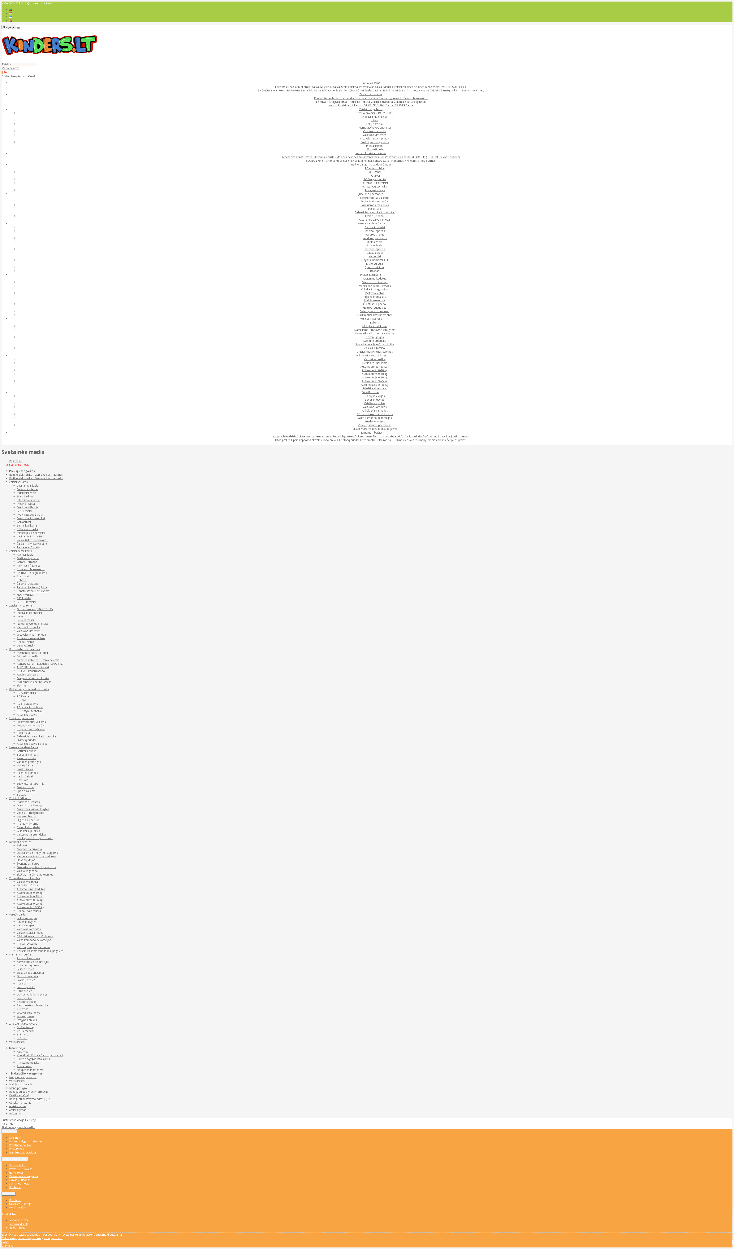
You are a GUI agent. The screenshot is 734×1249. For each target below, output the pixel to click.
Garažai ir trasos (365, 98)
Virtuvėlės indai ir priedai (375, 138)
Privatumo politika (28, 1062)
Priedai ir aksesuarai (374, 388)
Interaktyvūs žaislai (371, 87)
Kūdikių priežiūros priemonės (375, 315)
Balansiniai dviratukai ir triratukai (375, 212)
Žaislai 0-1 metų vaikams (414, 90)
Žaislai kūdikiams (311, 90)
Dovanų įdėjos (374, 337)
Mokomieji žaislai (309, 87)
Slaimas (431, 160)
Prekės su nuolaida (20, 1084)
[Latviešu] (10, 13)
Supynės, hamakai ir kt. (375, 260)
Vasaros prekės (374, 234)
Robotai (366, 102)
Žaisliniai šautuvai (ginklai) (410, 102)
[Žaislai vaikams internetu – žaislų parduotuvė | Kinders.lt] (49, 60)
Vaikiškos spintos (374, 403)
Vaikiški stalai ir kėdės (374, 410)
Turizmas (398, 440)
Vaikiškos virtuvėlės (374, 135)
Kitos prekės (283, 440)
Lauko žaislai (375, 252)
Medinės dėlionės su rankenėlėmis (358, 157)
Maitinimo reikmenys (375, 282)
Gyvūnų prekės (432, 436)
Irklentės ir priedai (375, 249)
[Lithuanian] (10, 10)
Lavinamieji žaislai (286, 87)
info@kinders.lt (31, 3)
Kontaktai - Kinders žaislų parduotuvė (40, 1055)
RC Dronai (374, 172)
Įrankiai (446, 436)
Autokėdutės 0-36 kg (374, 377)
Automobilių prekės (342, 436)
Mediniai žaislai (393, 87)
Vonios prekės (437, 440)
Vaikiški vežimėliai (375, 359)
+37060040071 (19, 1220)
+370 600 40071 (12, 3)
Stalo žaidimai (350, 87)
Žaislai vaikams (18, 482)
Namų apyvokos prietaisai (375, 127)
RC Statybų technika (374, 186)
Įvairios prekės (460, 436)
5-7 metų (22, 1038)
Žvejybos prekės (457, 440)
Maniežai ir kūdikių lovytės (375, 286)
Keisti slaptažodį (19, 1095)
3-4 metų (22, 1034)
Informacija (9, 1131)
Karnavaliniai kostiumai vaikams (374, 333)
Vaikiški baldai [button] (370, 392)
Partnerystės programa (23, 1176)
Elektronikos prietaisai (387, 436)
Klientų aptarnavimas (14, 1158)
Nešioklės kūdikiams (374, 363)
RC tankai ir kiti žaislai (374, 183)
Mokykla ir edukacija (374, 326)
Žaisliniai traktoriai (382, 102)
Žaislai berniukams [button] (371, 94)
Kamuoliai (375, 256)
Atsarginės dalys (375, 190)
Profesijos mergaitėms (375, 142)
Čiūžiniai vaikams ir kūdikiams (375, 414)
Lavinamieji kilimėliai (386, 90)
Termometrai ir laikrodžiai (376, 440)
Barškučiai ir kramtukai (271, 90)
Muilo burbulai (374, 263)
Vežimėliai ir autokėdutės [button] (371, 355)
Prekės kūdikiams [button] (371, 274)
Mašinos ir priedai (343, 98)
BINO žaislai (433, 87)
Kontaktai (47, 3)
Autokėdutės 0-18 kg (374, 374)
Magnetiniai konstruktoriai (374, 160)
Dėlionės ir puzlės (325, 157)
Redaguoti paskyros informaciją (28, 1091)
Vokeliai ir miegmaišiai (374, 289)
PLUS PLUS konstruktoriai (444, 157)
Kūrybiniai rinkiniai (346, 160)
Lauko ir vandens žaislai (23, 747)
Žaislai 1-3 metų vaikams (446, 90)
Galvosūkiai (293, 90)
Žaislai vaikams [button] (371, 83)
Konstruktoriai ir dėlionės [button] (371, 153)
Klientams (8, 1193)
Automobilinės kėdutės (375, 366)
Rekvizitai (15, 1113)
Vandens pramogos (375, 238)
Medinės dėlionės (414, 87)
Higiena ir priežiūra (374, 296)
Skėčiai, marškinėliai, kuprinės (374, 351)
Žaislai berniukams (20, 551)
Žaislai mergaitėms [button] (370, 109)
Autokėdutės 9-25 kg (374, 381)
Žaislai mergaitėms (20, 605)
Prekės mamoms (374, 300)
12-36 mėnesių (26, 1031)
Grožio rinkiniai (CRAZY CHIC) (375, 113)
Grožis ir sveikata (411, 436)
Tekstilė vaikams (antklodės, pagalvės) (374, 428)
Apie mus (22, 1051)
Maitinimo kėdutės (374, 278)
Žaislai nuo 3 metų (473, 90)
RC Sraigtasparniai (375, 179)
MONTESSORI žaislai (454, 87)
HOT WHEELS (370, 105)
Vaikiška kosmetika (374, 131)
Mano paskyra (18, 1088)
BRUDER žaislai (403, 105)
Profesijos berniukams (414, 98)
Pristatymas (24, 1066)
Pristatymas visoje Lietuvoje (19, 1120)
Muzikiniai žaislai (330, 87)
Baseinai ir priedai (375, 231)
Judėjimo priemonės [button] (370, 194)
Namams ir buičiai (20, 954)
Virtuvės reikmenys (416, 440)
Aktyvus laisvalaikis (285, 436)
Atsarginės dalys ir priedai (374, 219)
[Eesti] (10, 17)
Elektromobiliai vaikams (374, 198)
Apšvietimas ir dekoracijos (313, 436)
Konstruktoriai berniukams (345, 105)
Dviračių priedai (374, 216)
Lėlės (374, 120)
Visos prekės (17, 1042)
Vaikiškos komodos (375, 407)
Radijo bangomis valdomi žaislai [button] (371, 164)
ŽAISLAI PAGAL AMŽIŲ (23, 1023)
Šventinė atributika (374, 340)
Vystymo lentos (374, 293)
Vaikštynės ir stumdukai (374, 311)
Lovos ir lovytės (374, 399)
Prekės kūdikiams (20, 798)
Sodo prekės (330, 440)
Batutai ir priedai (375, 227)
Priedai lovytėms (375, 421)
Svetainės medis (19, 1183)
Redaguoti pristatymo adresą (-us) (30, 1099)
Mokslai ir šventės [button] (371, 318)
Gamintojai (16, 1172)
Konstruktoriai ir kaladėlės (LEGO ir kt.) (404, 157)
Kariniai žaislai (323, 98)
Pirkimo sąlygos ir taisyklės (33, 1059)
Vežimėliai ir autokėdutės (24, 878)
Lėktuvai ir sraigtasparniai (332, 102)
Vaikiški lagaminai (374, 348)
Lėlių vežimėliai (374, 149)
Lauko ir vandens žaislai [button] (371, 223)
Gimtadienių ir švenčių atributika (375, 344)
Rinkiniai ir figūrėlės (388, 98)
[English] (10, 21)
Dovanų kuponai (19, 1180)
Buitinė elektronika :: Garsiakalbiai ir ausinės (36, 474)
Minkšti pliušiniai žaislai (358, 90)
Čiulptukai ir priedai (374, 304)
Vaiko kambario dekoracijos (375, 418)
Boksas (374, 271)
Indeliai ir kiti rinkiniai (374, 116)
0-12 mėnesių (25, 1027)
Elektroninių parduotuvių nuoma (21, 1238)
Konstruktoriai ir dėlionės (24, 649)
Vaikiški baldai (17, 914)
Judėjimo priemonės (21, 718)
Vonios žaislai (374, 242)
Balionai (375, 322)
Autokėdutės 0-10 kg (374, 370)
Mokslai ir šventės (20, 842)
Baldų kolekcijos (375, 396)
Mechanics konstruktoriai (298, 157)
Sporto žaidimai (374, 267)
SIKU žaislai (386, 105)
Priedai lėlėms (374, 146)
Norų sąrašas (17, 1207)
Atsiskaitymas (17, 1106)
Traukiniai (354, 102)
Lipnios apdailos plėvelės (306, 440)
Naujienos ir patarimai (30, 1070)
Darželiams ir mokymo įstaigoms (374, 330)
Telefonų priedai (349, 440)
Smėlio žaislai (374, 245)
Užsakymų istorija (20, 1102)
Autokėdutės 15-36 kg (374, 384)
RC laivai (374, 175)
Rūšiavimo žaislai (333, 90)
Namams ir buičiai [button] (371, 432)
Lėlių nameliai (374, 124)
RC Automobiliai (375, 168)
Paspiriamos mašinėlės (375, 205)
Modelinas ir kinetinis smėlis (408, 160)
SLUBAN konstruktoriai (320, 160)
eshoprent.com (53, 1238)
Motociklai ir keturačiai (375, 201)
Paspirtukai (375, 208)
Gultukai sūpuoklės (374, 307)
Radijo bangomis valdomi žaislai (29, 689)
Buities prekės (364, 436)
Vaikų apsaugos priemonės (374, 425)
